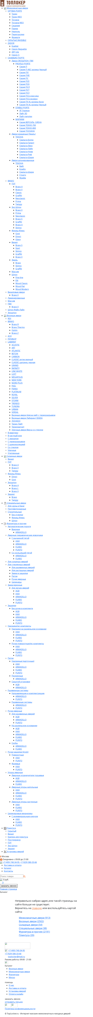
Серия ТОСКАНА (27, 131)
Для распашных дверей (23, 570)
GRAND (15, 365)
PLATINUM (16, 391)
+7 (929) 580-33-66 (28, 862)
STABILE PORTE (22, 107)
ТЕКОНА (19, 137)
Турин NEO (17, 16)
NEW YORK (17, 380)
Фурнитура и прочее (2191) (34, 931)
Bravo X (19, 189)
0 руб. (6, 879)
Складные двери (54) (30, 924)
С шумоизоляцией (16, 444)
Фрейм (22, 178)
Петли (14, 576)
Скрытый (12, 831)
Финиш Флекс (18, 230)
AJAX (18, 541)
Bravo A (19, 186)
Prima (18, 201)
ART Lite (15, 52)
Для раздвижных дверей (23, 567)
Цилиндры (17, 582)
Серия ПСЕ (24, 81)
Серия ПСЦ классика (29, 96)
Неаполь (16, 31)
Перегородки (18, 34)
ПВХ (10, 304)
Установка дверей (15, 851)
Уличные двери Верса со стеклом (27, 429)
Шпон (14, 274)
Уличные (12, 450)
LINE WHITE (17, 371)
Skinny (19, 227)
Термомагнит (18, 427)
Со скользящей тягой (22, 552)
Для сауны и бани (16, 506)
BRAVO (11, 181)
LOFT (14, 374)
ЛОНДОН (16, 421)
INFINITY (15, 368)
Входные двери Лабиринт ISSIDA (27, 418)
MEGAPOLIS (17, 377)
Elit (17, 280)
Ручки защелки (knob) (18, 752)
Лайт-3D (23, 113)
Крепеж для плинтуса (18, 837)
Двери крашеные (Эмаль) (24, 134)
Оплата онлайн (16, 994)
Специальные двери (16, 503)
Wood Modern (22, 289)
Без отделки (17, 514)
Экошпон (12, 312)
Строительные (15, 511)
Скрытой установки (21, 681)
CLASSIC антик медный (22, 359)
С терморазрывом (16, 441)
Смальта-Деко (26, 145)
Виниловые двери (16, 292)
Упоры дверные (15, 772)
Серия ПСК (24, 84)
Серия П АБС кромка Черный (33, 69)
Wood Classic (22, 283)
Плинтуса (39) (26, 935)
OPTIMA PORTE (15, 11)
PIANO (15, 388)
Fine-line (19, 277)
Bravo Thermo (18, 327)
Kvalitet (15, 46)
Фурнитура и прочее (16, 523)
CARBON (15, 356)
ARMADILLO (21, 532)
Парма (15, 28)
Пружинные (17, 675)
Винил (15, 242)
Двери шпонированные (23, 160)
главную (37, 908)
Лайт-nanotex (25, 116)
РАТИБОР (12, 339)
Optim (14, 330)
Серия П (23, 66)
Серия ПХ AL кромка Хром (31, 101)
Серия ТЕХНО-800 (27, 128)
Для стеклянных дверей (19, 564)
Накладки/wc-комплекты (19, 626)
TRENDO (15, 403)
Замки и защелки (20, 573)
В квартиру (13, 432)
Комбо (22, 169)
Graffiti (19, 195)
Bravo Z (15, 333)
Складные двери (14, 456)
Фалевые (16, 763)
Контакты (8, 871)
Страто (22, 175)
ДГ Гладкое (24, 110)
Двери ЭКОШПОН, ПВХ (22, 60)
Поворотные (18, 755)
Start (18, 248)
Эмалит (11, 494)
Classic (19, 192)
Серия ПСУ (24, 93)
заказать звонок (8, 885)
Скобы (15, 743)
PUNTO (19, 550)
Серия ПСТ (24, 90)
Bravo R (15, 324)
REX (9, 318)
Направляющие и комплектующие (28, 693)
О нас (11, 985)
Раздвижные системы (18, 690)
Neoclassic (20, 198)
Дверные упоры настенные (24, 801)
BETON (15, 353)
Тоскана (15, 19)
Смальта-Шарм (26, 157)
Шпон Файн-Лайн (16, 309)
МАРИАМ (20, 119)
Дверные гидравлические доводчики (25, 535)
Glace (18, 239)
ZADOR (11, 43)
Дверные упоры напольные (25, 787)
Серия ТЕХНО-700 (27, 125)
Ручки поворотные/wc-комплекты (28, 643)
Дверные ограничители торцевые (28, 775)
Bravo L (15, 488)
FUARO (19, 547)
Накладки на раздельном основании (29, 629)
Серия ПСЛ (24, 87)
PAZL (14, 386)
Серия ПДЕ (24, 75)
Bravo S (19, 219)
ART (13, 347)
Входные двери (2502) (31, 921)
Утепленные (13, 453)
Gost (18, 233)
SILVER (15, 397)
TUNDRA (15, 406)
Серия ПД (23, 72)
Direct (18, 236)
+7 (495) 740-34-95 (11, 862)
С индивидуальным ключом (25, 816)
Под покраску (14, 839)
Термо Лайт (17, 424)
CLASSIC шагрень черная (23, 362)
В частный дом (15, 435)
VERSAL (15, 412)
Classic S (15, 55)
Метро (12, 977)
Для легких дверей (20, 588)
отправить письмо (14, 1002)
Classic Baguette (19, 49)
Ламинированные (16, 298)
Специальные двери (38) (33, 928)
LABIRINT (12, 342)
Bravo (18, 263)
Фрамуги (16, 37)
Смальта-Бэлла (26, 140)
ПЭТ (13, 183)
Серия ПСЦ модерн (28, 99)
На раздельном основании (24, 725)
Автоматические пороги (19, 526)
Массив (15, 271)
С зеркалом (13, 438)
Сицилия (16, 25)
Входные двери (13, 315)
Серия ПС (23, 78)
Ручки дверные (19, 579)
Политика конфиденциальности (20, 1008)
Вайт (21, 166)
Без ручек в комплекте (22, 608)
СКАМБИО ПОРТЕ (16, 57)
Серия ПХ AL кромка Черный (32, 104)
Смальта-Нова (26, 151)
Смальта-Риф (25, 154)
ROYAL (15, 394)
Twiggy (19, 204)
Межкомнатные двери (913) (34, 917)
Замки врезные (15, 585)
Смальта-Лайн (26, 148)
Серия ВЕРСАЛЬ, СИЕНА (30, 122)
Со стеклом (13, 447)
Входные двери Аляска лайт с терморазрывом (33, 415)
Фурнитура (14, 974)
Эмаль (15, 260)
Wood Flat (20, 286)
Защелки (12, 605)
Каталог (7, 868)
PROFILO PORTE (23, 63)
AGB (17, 591)
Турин (14, 14)
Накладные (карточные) (23, 661)
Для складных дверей (18, 561)
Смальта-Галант (26, 142)
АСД (10, 336)
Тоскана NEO (18, 22)
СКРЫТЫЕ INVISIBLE (17, 40)
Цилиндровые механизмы (20, 813)
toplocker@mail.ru (16, 956)
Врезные (16, 529)
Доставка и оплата (12, 865)
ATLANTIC (16, 350)
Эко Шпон (16, 207)
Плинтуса (11, 828)
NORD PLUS (17, 383)
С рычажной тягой (20, 538)
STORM (15, 400)
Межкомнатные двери (17, 8)
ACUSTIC (15, 345)
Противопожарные (17, 509)
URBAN (15, 409)
